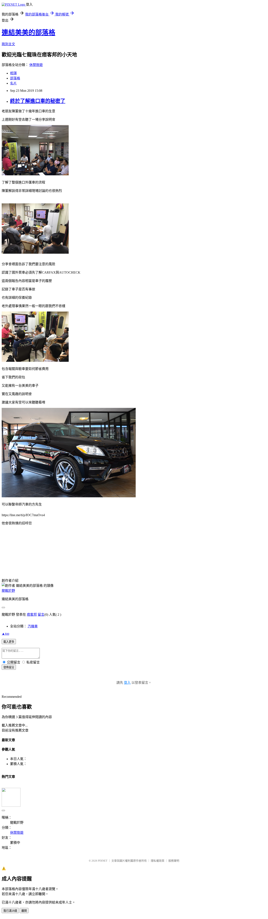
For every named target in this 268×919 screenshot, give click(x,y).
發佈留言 (8, 667)
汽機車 (33, 626)
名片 (13, 83)
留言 (41, 614)
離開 (24, 910)
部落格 (15, 78)
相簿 (13, 73)
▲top (5, 633)
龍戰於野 (8, 590)
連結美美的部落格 (28, 32)
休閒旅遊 (36, 65)
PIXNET (102, 860)
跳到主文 (8, 44)
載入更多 (8, 641)
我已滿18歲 (10, 910)
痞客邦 (32, 614)
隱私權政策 (157, 860)
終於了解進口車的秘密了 (37, 101)
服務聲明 (173, 860)
